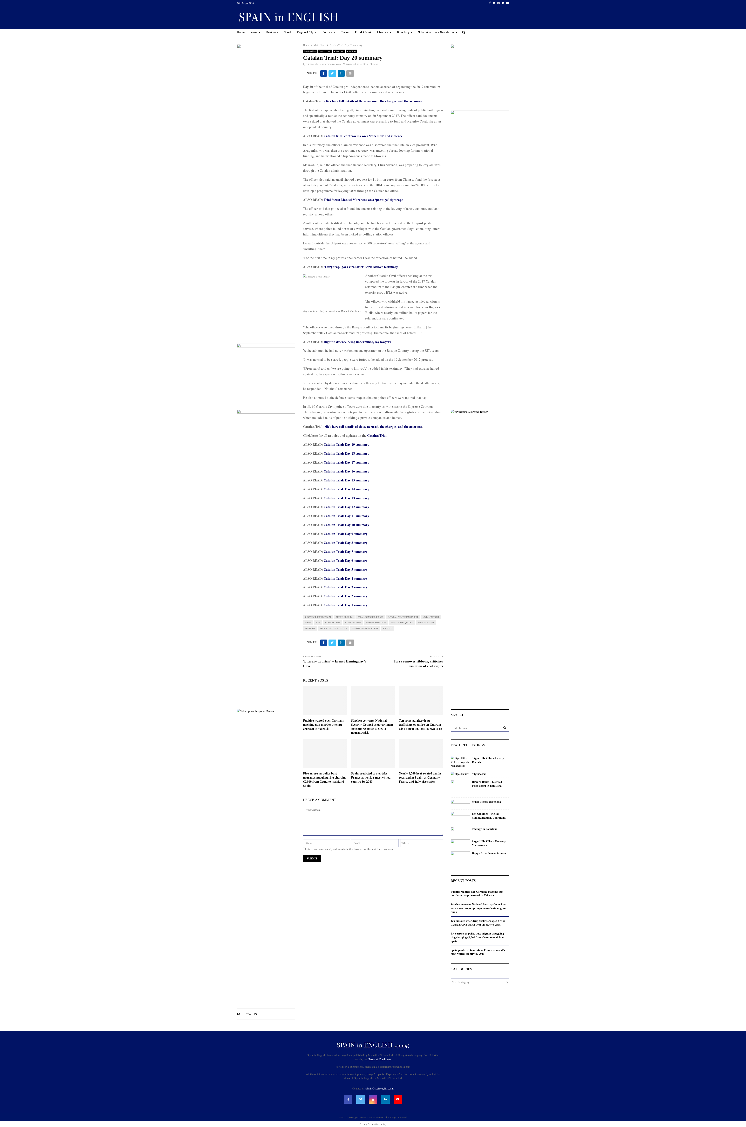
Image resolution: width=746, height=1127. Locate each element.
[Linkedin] (385, 1099)
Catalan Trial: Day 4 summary (346, 578)
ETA (318, 622)
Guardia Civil (332, 622)
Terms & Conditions (380, 1059)
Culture (327, 32)
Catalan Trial (377, 435)
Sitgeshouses (479, 774)
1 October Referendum (318, 617)
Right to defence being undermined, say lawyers (357, 341)
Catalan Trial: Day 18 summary (346, 453)
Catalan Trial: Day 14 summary (346, 489)
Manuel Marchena (376, 622)
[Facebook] (348, 1099)
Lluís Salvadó (353, 622)
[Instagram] (373, 1099)
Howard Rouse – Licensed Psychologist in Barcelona (487, 784)
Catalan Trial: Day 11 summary (346, 515)
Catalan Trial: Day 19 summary (346, 444)
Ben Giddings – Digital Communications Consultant (489, 815)
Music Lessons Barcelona (486, 802)
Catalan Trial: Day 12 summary (346, 506)
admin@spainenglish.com (379, 1088)
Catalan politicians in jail (403, 617)
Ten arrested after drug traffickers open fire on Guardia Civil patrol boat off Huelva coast (420, 724)
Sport (287, 32)
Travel (345, 32)
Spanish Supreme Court (365, 628)
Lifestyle (382, 32)
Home (241, 32)
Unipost (387, 628)
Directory (403, 32)
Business (272, 32)
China (308, 622)
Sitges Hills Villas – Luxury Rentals (488, 760)
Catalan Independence (370, 617)
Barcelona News (310, 51)
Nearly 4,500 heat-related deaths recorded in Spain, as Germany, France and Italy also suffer (420, 777)
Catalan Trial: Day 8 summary (346, 542)
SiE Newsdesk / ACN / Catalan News (323, 64)
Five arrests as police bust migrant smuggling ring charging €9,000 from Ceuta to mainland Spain (478, 937)
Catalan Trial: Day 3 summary (346, 587)
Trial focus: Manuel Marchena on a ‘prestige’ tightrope (363, 199)
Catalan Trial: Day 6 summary (346, 560)
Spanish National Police (333, 628)
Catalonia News (325, 51)
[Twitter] (360, 1099)
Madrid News (339, 51)
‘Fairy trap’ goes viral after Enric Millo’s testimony (361, 266)
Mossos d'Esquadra (402, 622)
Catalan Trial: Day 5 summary (346, 569)
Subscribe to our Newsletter (436, 32)
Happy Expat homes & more (489, 853)
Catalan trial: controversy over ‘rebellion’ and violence (363, 135)
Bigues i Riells (344, 617)
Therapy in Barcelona (484, 829)
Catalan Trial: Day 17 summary (346, 462)
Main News (351, 51)
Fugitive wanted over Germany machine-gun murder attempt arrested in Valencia (323, 724)
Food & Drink (363, 32)
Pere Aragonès (426, 622)
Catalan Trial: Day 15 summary (346, 480)
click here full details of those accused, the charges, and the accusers (373, 101)
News (253, 32)
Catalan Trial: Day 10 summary (346, 524)
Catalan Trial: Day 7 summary (346, 551)
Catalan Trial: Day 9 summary (346, 533)
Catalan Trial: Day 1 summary (346, 605)
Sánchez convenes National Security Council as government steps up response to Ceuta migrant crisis (479, 908)
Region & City (305, 32)
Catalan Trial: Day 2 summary (346, 596)
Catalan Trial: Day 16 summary (346, 471)
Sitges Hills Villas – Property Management (489, 843)
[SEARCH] (504, 728)
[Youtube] (398, 1099)
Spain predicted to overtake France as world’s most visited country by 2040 (370, 777)
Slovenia (310, 628)
